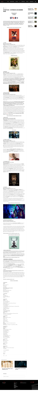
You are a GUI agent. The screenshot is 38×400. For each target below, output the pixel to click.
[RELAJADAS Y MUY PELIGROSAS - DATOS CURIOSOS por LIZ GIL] (7, 364)
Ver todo (26, 359)
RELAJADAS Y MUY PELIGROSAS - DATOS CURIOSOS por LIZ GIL (7, 369)
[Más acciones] (24, 8)
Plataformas (15, 384)
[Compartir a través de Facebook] (3, 355)
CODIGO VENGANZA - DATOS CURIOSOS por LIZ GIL (20, 369)
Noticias (15, 385)
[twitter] (32, 382)
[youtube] (33, 382)
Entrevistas (15, 387)
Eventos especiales (16, 386)
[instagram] (30, 382)
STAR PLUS (5, 351)
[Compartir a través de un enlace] (6, 355)
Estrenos (15, 383)
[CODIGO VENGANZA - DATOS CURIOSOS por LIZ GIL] (21, 364)
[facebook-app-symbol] (31, 382)
